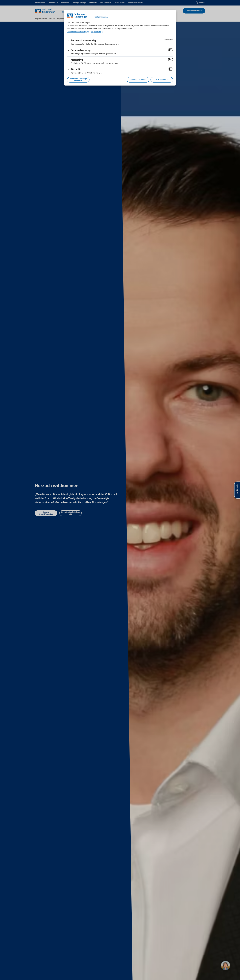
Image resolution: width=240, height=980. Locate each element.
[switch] (170, 49)
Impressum (96, 31)
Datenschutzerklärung (77, 31)
